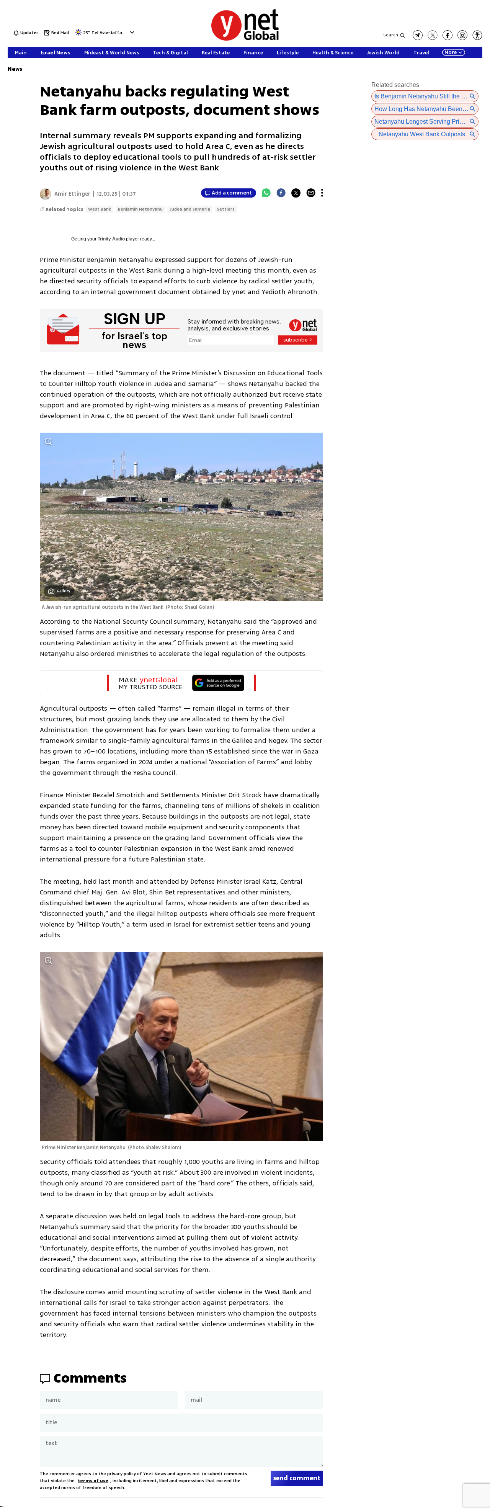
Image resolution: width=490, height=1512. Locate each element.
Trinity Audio (111, 239)
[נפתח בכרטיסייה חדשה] (418, 35)
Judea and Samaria (190, 209)
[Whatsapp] (266, 193)
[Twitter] (296, 193)
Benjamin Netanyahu (140, 209)
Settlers (226, 209)
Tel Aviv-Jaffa (106, 33)
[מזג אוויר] (78, 34)
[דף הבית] (245, 39)
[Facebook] (281, 193)
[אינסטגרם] (462, 35)
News (15, 69)
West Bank (99, 209)
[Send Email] (310, 193)
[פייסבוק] (447, 35)
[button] (131, 32)
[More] (322, 193)
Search (390, 35)
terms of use (93, 1481)
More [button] (450, 52)
